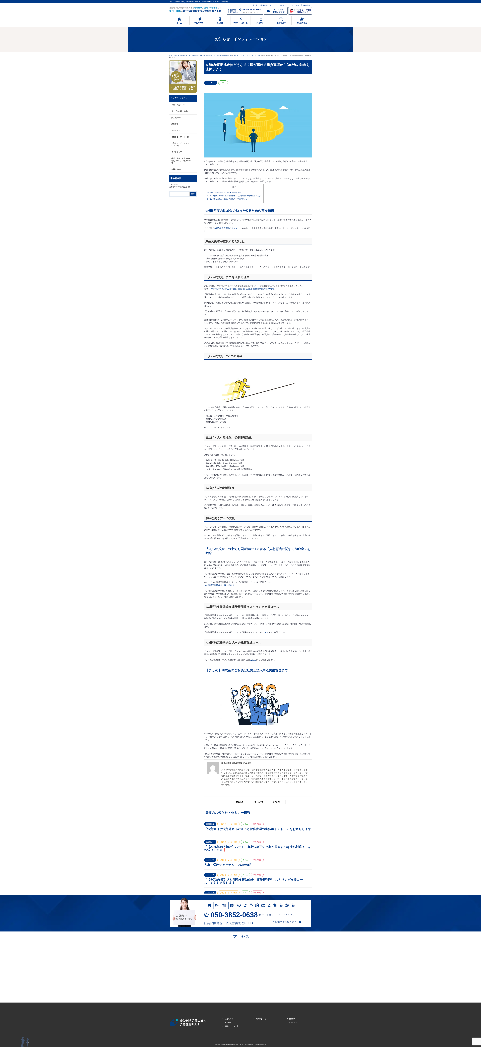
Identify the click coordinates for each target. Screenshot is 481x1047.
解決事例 (174, 124)
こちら (265, 632)
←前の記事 (238, 802)
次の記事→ (277, 802)
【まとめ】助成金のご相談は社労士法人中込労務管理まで (227, 199)
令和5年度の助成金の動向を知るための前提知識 (224, 193)
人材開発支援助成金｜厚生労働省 (219, 585)
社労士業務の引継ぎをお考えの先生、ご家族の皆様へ (181, 160)
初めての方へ (230, 1019)
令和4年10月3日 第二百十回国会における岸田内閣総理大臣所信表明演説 (242, 289)
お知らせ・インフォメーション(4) (181, 144)
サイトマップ (176, 152)
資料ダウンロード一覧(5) (181, 137)
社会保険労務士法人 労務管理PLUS (192, 1022)
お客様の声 (175, 130)
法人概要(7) (176, 118)
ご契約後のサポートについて (288, 5)
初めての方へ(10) (178, 105)
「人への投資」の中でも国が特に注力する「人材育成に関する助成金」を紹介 (234, 196)
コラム (223, 83)
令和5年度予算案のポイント (226, 228)
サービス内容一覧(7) (179, 111)
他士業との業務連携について (263, 5)
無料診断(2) (176, 169)
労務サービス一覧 (232, 1026)
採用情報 (306, 5)
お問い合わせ (261, 1019)
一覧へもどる (258, 802)
